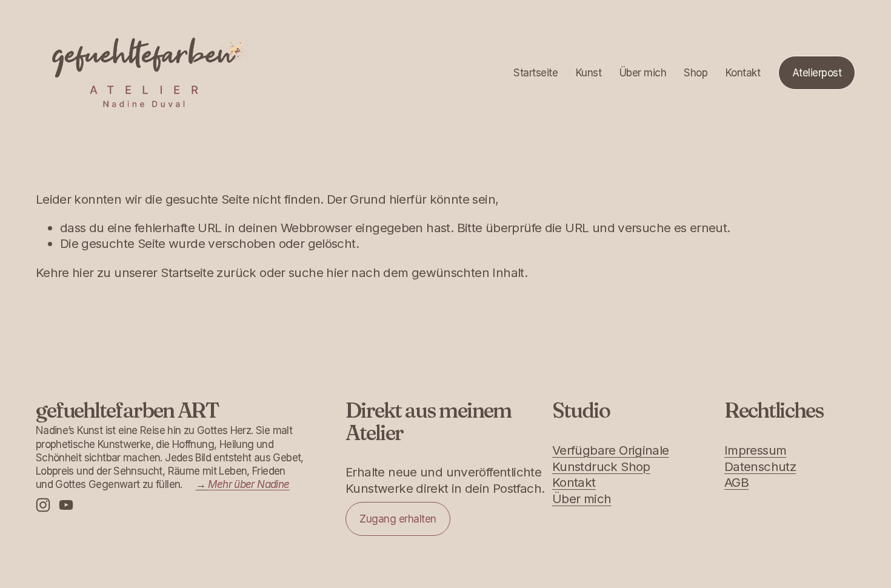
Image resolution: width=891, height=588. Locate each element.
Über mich (642, 73)
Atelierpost (816, 73)
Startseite (535, 73)
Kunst (588, 73)
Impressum (755, 450)
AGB (736, 482)
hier (83, 272)
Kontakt (743, 73)
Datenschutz (760, 466)
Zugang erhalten (397, 519)
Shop (695, 73)
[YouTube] (66, 505)
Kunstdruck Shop (601, 466)
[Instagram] (43, 505)
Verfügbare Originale (610, 450)
